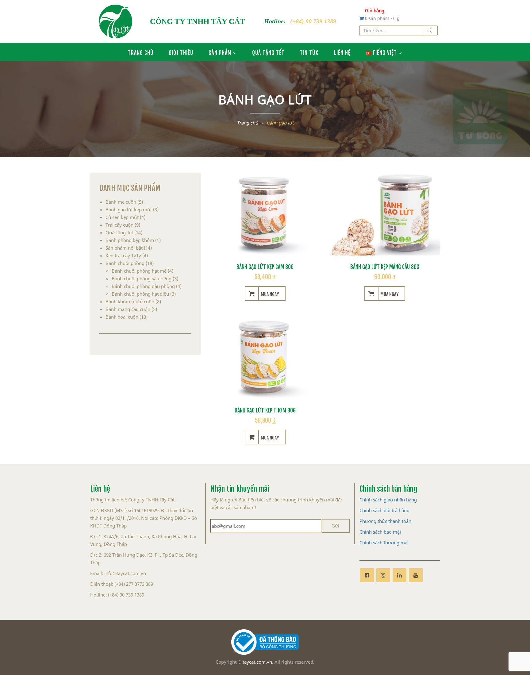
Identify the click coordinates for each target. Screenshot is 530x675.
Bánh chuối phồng (125, 263)
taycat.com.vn (257, 662)
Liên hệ (342, 52)
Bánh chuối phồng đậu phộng (143, 286)
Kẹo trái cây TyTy (123, 255)
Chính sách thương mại (384, 542)
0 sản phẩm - (382, 18)
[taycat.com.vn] (115, 21)
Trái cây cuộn (119, 225)
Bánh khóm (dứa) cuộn (130, 301)
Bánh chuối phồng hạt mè (139, 271)
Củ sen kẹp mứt (122, 217)
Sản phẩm (220, 52)
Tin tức (309, 52)
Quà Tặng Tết (268, 52)
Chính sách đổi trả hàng (384, 510)
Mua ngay (270, 293)
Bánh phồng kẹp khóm (130, 240)
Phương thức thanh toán (385, 521)
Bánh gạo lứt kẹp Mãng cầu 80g (384, 266)
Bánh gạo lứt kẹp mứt (129, 209)
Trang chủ (140, 52)
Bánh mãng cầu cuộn (128, 309)
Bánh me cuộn (121, 202)
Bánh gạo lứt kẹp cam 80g (265, 266)
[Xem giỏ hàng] (362, 18)
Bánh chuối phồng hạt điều (140, 294)
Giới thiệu (181, 52)
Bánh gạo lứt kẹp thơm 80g (265, 410)
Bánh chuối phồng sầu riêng (141, 278)
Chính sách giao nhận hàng (388, 500)
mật (397, 532)
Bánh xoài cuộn (122, 317)
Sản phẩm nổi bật (124, 248)
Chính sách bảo (375, 532)
